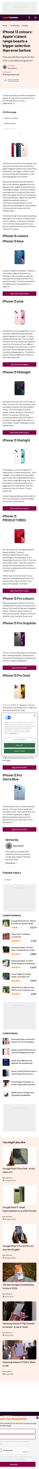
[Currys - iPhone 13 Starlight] (19, 455)
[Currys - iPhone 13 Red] (19, 535)
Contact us (7, 1416)
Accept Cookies (19, 751)
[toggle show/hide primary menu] (35, 17)
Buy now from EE (19, 668)
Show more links (19, 133)
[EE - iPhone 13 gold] (19, 690)
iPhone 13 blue (10, 123)
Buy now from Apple (19, 364)
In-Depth (7, 880)
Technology (14, 26)
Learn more (7, 103)
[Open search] (29, 17)
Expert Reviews (10, 17)
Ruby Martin (12, 68)
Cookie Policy (12, 733)
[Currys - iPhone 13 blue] (19, 256)
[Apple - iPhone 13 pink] (19, 316)
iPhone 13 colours (11, 118)
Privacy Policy (20, 1459)
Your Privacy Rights (19, 739)
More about (10, 863)
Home (5, 26)
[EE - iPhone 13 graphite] (19, 638)
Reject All (19, 745)
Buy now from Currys (19, 293)
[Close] (34, 715)
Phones (25, 26)
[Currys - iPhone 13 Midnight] (19, 387)
